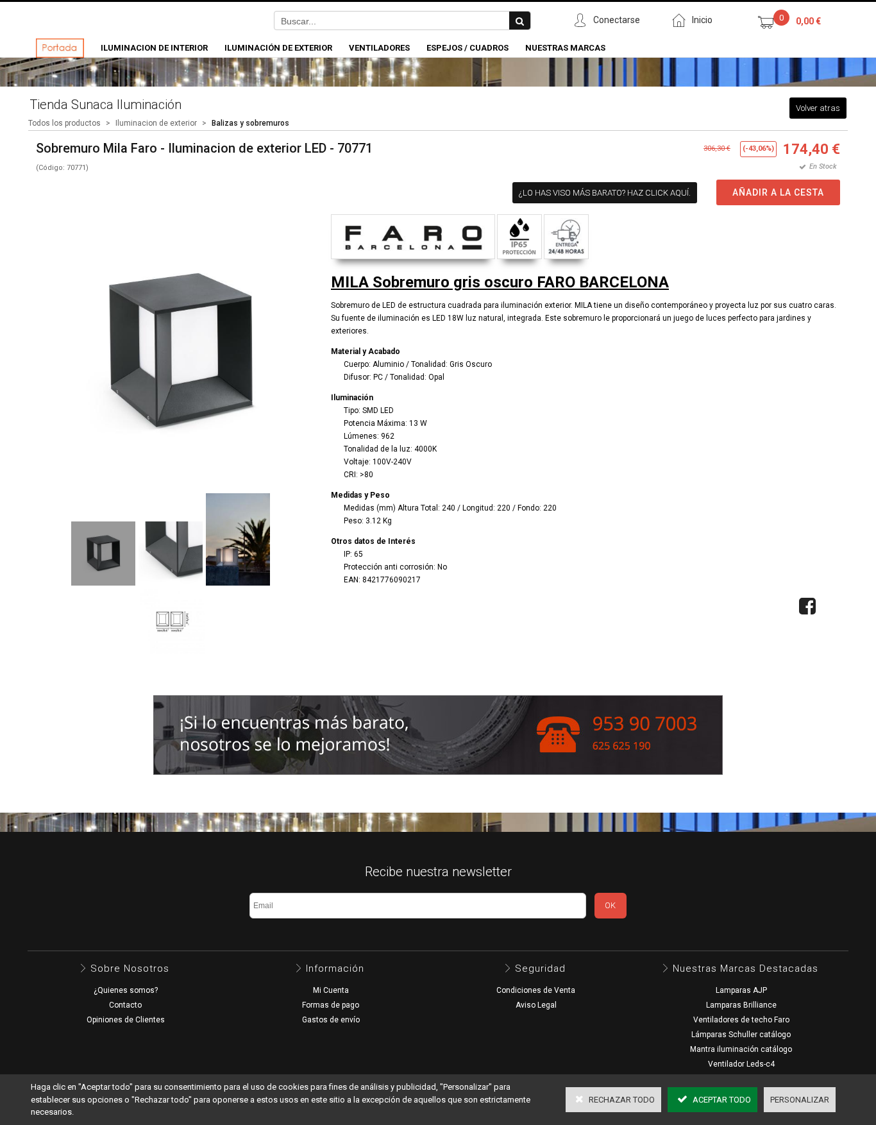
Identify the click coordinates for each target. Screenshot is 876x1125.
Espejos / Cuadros (467, 48)
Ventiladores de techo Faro (741, 1019)
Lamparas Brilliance (741, 1005)
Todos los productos (64, 123)
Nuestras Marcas (565, 48)
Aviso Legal (536, 1005)
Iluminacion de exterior (156, 123)
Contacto (125, 1005)
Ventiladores (379, 48)
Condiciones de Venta (535, 990)
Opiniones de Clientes (126, 1019)
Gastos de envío (331, 1019)
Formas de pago (330, 1005)
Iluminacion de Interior (154, 48)
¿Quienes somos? (126, 990)
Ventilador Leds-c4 (741, 1064)
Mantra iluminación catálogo (741, 1049)
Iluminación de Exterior (278, 48)
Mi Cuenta (331, 990)
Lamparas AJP (741, 990)
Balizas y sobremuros (250, 123)
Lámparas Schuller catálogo (741, 1034)
